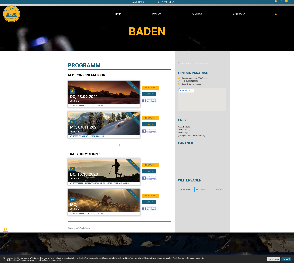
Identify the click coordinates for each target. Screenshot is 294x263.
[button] (276, 14)
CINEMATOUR (239, 14)
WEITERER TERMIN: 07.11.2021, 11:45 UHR (87, 136)
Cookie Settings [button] (273, 259)
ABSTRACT (156, 14)
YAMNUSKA (197, 14)
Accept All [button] (286, 259)
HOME (118, 14)
